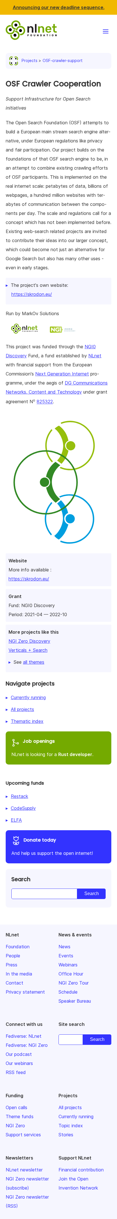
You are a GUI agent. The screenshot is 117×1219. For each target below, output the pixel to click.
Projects (29, 60)
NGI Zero (15, 1125)
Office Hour (70, 974)
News (64, 946)
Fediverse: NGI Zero (27, 1045)
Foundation (18, 946)
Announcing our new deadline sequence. (59, 7)
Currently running (28, 697)
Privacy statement (25, 992)
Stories (65, 1134)
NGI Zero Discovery (29, 641)
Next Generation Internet (62, 374)
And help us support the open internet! (52, 846)
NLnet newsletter (24, 1170)
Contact (14, 983)
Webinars (68, 965)
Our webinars (19, 1063)
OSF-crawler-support (63, 60)
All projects (22, 709)
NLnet (94, 355)
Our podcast (19, 1054)
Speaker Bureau (74, 1001)
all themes (33, 662)
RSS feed (16, 1072)
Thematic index (27, 721)
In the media (19, 974)
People (13, 955)
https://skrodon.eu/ (29, 579)
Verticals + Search (28, 650)
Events (65, 955)
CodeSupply (23, 808)
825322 (45, 402)
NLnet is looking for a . (52, 747)
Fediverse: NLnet (23, 1036)
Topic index (70, 1125)
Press (11, 965)
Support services (23, 1134)
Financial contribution (81, 1170)
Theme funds (20, 1116)
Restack (19, 796)
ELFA (16, 820)
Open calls (16, 1107)
